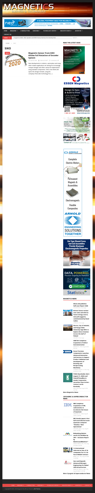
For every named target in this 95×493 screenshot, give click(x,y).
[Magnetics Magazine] (47, 16)
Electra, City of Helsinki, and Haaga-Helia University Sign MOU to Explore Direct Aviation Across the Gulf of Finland (81, 331)
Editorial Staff (44, 60)
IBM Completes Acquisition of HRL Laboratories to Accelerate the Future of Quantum (80, 408)
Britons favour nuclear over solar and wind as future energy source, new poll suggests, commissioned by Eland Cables (81, 316)
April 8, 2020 (33, 60)
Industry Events (65, 31)
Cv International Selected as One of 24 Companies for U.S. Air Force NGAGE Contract (80, 451)
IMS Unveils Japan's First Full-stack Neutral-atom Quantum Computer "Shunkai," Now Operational (81, 423)
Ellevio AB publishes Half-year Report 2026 (80, 305)
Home (5, 31)
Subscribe (36, 31)
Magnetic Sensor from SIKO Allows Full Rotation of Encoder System (43, 55)
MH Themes (37, 489)
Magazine (13, 31)
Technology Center (49, 31)
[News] (16, 60)
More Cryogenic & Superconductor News (76, 473)
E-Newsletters (25, 31)
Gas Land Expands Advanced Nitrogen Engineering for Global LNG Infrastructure (80, 464)
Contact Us (7, 34)
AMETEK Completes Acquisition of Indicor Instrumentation (80, 343)
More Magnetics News (70, 392)
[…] (51, 74)
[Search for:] (81, 38)
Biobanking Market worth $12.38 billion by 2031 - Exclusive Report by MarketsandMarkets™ (81, 437)
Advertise (78, 31)
